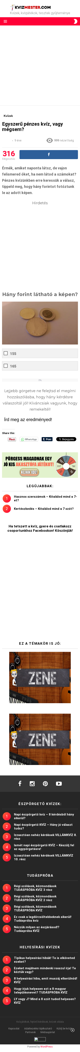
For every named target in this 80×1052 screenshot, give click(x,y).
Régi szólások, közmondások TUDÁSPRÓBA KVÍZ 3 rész (35, 888)
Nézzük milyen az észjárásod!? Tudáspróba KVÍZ (36, 929)
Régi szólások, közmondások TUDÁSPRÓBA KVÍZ (35, 908)
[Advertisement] (40, 65)
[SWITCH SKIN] (75, 21)
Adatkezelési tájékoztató (38, 1028)
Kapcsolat (13, 1028)
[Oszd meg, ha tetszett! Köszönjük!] (48, 154)
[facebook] (20, 783)
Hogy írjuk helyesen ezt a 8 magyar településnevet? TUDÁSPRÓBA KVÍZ (40, 990)
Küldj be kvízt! (64, 1028)
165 (13, 366)
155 (13, 353)
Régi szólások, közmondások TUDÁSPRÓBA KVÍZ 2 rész (35, 898)
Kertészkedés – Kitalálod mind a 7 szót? (44, 509)
